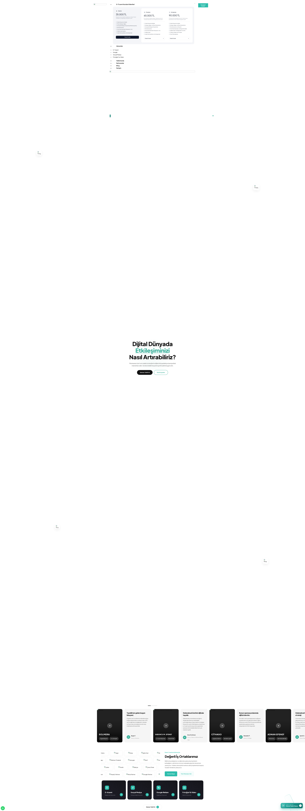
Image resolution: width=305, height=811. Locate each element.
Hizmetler (119, 46)
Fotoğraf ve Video (118, 57)
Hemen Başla (171, 774)
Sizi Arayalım (161, 372)
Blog (117, 66)
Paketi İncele (127, 37)
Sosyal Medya (117, 55)
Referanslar (120, 63)
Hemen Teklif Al (145, 372)
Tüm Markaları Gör (186, 774)
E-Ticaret (116, 50)
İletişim (118, 68)
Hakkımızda (120, 61)
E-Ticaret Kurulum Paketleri (125, 4)
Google (115, 52)
